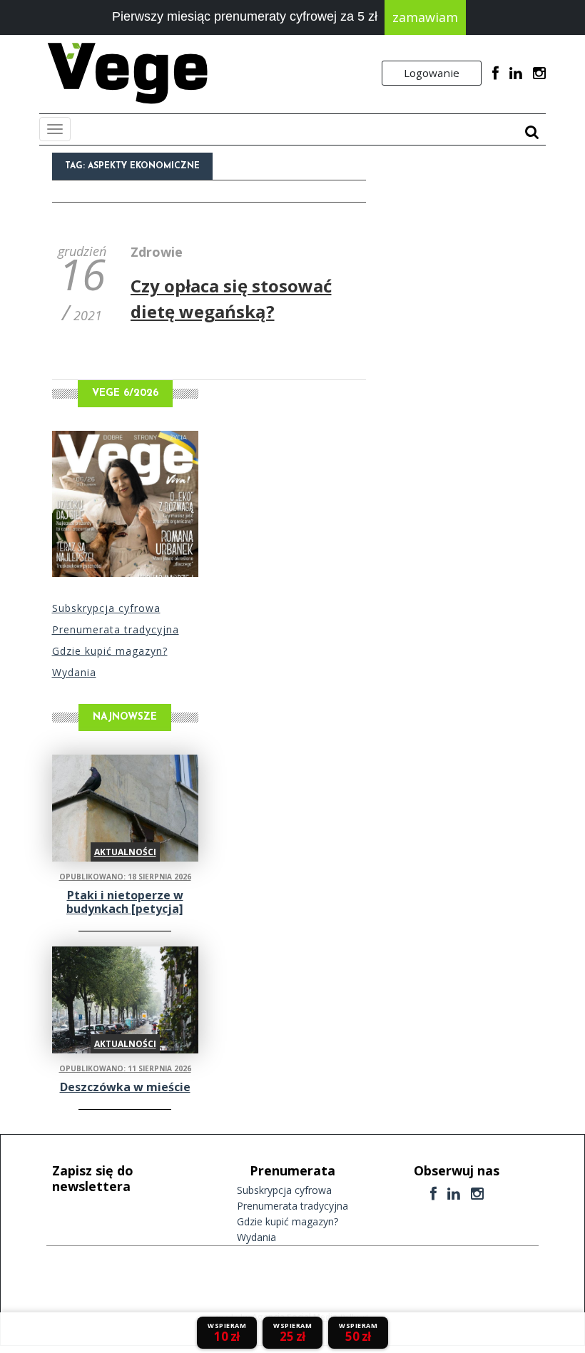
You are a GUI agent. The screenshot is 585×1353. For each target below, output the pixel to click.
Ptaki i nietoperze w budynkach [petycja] (124, 902)
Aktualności (125, 852)
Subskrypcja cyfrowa (106, 608)
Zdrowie (157, 251)
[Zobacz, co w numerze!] (125, 504)
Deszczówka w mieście (125, 1087)
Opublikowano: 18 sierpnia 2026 (125, 877)
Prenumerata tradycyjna (115, 629)
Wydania (74, 672)
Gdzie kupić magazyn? (110, 651)
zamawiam (425, 17)
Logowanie (431, 73)
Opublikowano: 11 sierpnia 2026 (125, 1068)
